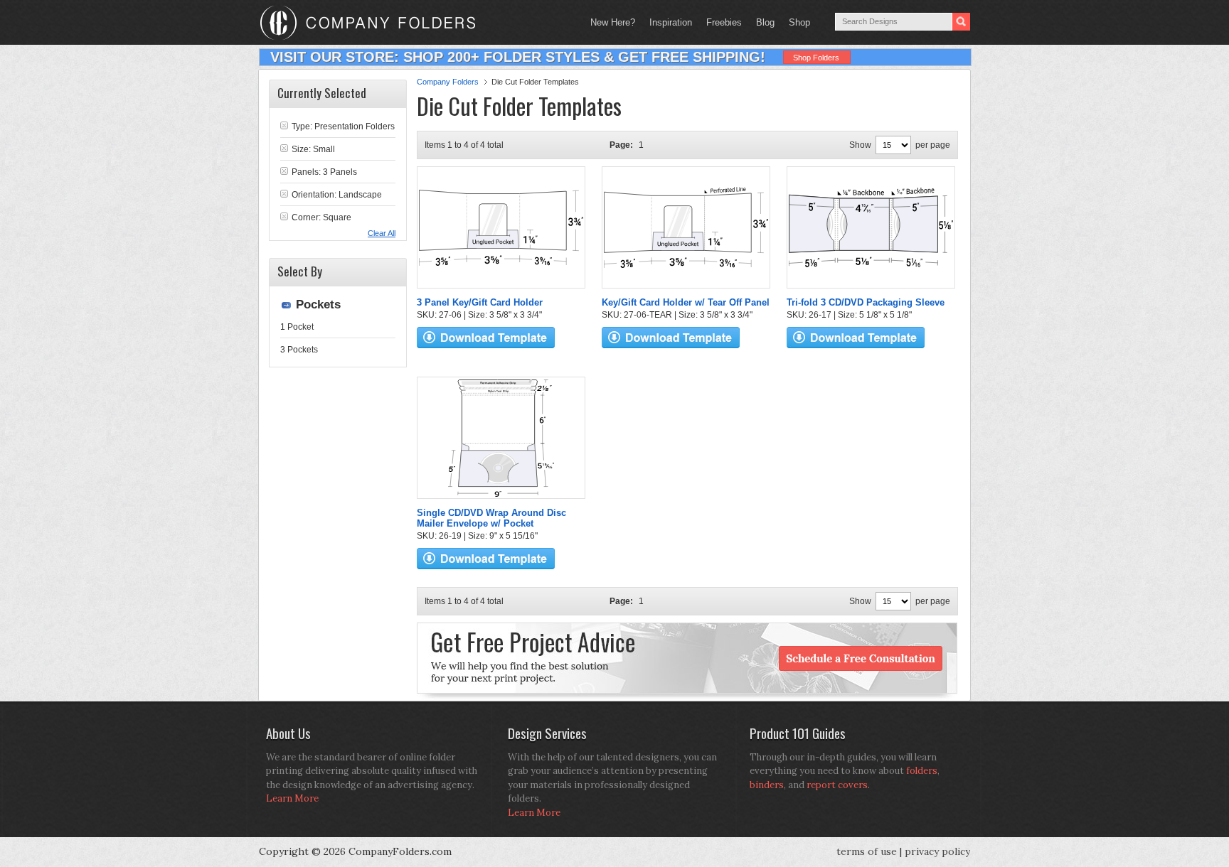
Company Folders (448, 81)
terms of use (866, 851)
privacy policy (937, 851)
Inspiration (670, 22)
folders (921, 771)
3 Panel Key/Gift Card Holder (480, 302)
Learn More (292, 798)
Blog (765, 22)
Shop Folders (816, 57)
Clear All (381, 233)
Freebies (720, 22)
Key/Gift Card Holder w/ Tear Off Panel (686, 302)
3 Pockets (299, 350)
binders (767, 785)
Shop (796, 22)
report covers (837, 785)
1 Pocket (297, 327)
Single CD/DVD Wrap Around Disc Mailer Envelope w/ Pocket (491, 518)
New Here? (612, 22)
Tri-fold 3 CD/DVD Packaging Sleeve (866, 302)
